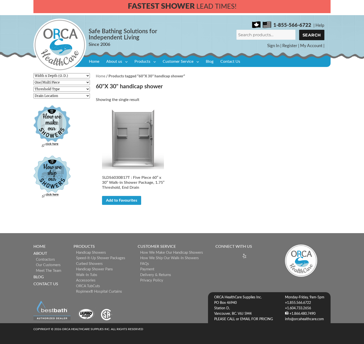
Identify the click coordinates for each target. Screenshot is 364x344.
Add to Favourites (121, 200)
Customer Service (178, 61)
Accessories (86, 280)
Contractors (45, 259)
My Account (311, 46)
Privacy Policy (151, 280)
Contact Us (230, 61)
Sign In (273, 46)
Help (319, 25)
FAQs (144, 264)
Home (94, 61)
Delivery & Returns (155, 275)
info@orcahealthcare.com (304, 319)
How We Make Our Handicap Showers (171, 252)
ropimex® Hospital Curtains (99, 291)
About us (114, 61)
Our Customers (48, 265)
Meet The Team (48, 271)
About (40, 253)
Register (289, 46)
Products (142, 61)
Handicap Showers (91, 252)
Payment (147, 269)
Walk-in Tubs (86, 275)
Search (312, 35)
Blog (209, 61)
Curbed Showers (89, 264)
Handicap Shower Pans (94, 269)
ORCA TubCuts (88, 286)
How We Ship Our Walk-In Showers (169, 258)
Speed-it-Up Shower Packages (100, 258)
